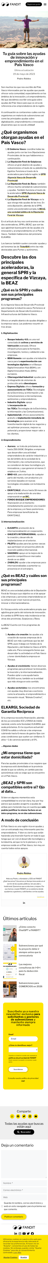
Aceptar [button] (23, 1257)
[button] (45, 4)
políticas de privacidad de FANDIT (22, 1058)
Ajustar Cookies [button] (10, 1257)
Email (11, 1034)
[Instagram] (19, 1233)
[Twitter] (28, 1233)
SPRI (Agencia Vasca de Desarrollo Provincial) (27, 177)
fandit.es (40, 896)
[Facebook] (32, 1233)
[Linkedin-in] (15, 1233)
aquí (23, 1081)
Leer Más (17, 1252)
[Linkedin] (24, 903)
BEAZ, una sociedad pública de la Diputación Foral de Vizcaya (27, 212)
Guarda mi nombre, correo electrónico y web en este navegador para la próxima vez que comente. (25, 1206)
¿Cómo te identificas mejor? (20, 1045)
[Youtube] (24, 1233)
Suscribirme (18, 1069)
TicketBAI (25, 246)
